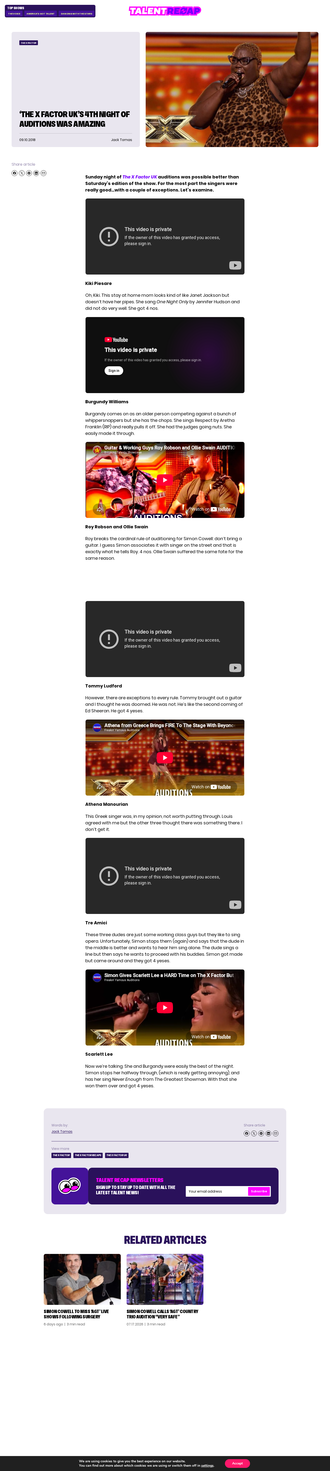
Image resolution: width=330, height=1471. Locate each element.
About (278, 1358)
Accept (237, 1463)
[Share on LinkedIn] (36, 173)
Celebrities (234, 1381)
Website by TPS (305, 1415)
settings (207, 1466)
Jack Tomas (61, 1131)
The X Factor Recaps (88, 1155)
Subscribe (259, 1191)
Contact (281, 1365)
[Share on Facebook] (14, 173)
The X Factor (28, 43)
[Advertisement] (164, 581)
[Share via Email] (43, 173)
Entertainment (238, 1373)
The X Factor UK (117, 1155)
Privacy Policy (287, 1373)
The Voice (14, 13)
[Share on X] (22, 173)
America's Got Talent (41, 13)
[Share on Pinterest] (29, 173)
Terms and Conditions (284, 1384)
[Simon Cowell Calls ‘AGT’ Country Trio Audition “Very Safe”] (165, 1279)
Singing (230, 1365)
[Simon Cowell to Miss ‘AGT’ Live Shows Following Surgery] (82, 1279)
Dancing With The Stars (76, 13)
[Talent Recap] (165, 11)
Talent (229, 1358)
